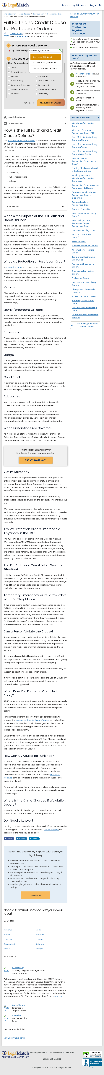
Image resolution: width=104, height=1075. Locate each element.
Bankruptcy (43, 94)
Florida (7, 949)
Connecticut (9, 944)
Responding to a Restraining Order (80, 203)
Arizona (7, 934)
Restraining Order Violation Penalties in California (85, 186)
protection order (14, 267)
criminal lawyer (51, 829)
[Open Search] (100, 5)
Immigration (43, 76)
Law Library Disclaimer (14, 1038)
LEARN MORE (35, 895)
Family (13, 68)
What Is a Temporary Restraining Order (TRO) (83, 131)
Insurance (15, 94)
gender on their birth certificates (32, 720)
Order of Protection (81, 209)
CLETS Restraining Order (83, 230)
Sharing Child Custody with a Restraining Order (85, 169)
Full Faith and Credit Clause (21, 140)
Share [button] (9, 839)
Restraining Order (55, 14)
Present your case (84, 73)
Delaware (40, 944)
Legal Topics (24, 14)
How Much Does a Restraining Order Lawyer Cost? (84, 161)
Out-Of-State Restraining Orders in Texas (84, 145)
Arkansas (40, 934)
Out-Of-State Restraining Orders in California (84, 153)
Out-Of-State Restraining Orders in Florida (84, 138)
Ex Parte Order (79, 241)
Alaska (38, 930)
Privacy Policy (55, 1052)
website (59, 996)
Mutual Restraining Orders (85, 245)
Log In (93, 5)
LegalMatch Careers (52, 1059)
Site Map (70, 1052)
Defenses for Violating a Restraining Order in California (84, 195)
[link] (74, 333)
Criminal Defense (18, 72)
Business (14, 76)
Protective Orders (80, 278)
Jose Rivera (22, 36)
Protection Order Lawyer (84, 296)
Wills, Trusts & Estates (47, 81)
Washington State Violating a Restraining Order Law (83, 178)
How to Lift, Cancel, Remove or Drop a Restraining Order (81, 223)
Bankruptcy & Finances (20, 85)
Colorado (40, 939)
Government (43, 85)
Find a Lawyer (10, 14)
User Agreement (37, 1052)
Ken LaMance (18, 1005)
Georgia (39, 949)
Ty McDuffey (16, 33)
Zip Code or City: (20, 50)
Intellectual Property (47, 89)
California (8, 939)
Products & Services (19, 89)
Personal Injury (17, 81)
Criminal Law (38, 14)
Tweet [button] (22, 839)
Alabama (8, 930)
